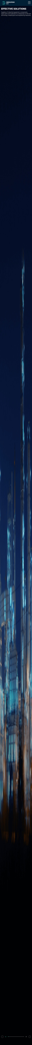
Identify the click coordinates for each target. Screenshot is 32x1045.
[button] (2, 1037)
